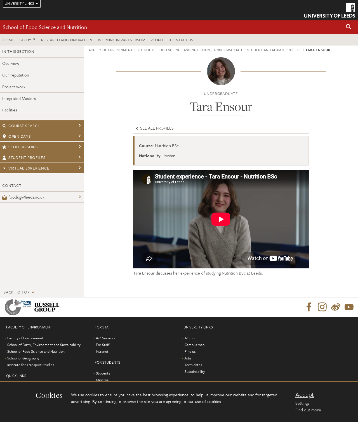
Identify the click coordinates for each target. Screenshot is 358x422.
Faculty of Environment (110, 49)
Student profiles (27, 157)
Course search (24, 125)
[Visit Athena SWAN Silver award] (19, 307)
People (157, 40)
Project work (13, 87)
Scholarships (23, 147)
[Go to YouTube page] (349, 307)
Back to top (16, 292)
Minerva (102, 380)
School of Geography (23, 358)
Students (103, 373)
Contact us (181, 40)
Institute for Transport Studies (30, 365)
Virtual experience (29, 168)
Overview (10, 63)
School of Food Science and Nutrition (45, 27)
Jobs (187, 358)
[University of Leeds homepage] (329, 10)
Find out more (308, 410)
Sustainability (195, 371)
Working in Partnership (121, 40)
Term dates (193, 365)
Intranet (102, 351)
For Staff (102, 344)
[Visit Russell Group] (48, 307)
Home (8, 40)
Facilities (9, 110)
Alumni (190, 338)
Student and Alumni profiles (274, 49)
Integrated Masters (19, 98)
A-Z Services (105, 338)
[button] (348, 27)
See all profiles (156, 128)
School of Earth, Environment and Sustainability (44, 344)
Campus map (194, 344)
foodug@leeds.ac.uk (26, 197)
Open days (19, 136)
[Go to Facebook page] (308, 307)
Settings (302, 403)
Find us (190, 351)
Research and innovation (66, 40)
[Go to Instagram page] (322, 307)
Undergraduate (228, 49)
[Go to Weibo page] (335, 307)
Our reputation (15, 75)
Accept (304, 394)
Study (25, 40)
